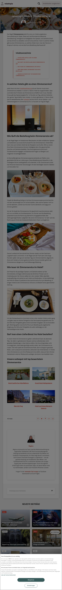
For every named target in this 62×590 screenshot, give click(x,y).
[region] (31, 572)
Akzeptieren (31, 580)
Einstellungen (31, 585)
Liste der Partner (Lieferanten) (8, 575)
